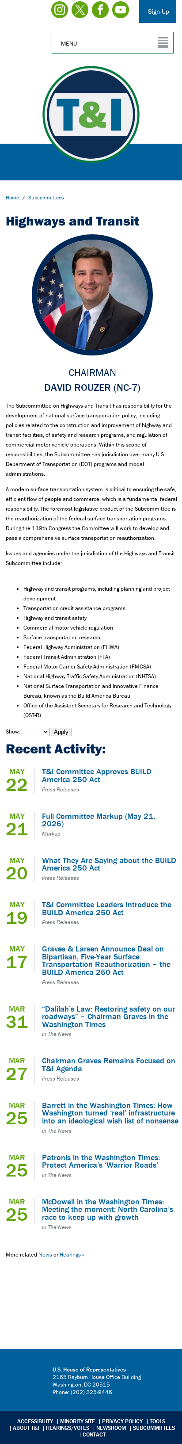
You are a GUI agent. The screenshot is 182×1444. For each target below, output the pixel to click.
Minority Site (77, 1421)
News (45, 1254)
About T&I (26, 1428)
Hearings (70, 1254)
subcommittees (46, 197)
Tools (157, 1421)
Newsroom (111, 1428)
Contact (94, 1434)
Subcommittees (154, 1428)
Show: (13, 731)
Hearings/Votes (67, 1428)
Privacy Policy (122, 1421)
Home (12, 197)
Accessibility (35, 1421)
